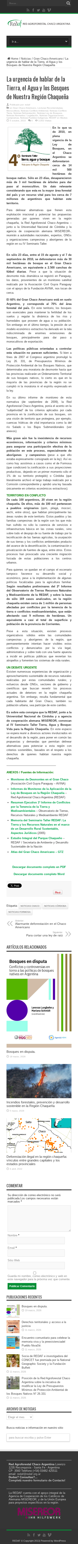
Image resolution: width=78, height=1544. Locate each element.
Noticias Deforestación (24, 113)
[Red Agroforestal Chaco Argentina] (39, 25)
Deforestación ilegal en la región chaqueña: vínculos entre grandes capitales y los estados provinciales (36, 1160)
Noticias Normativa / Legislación (22, 115)
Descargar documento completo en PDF (39, 867)
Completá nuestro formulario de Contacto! (37, 1480)
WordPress (60, 1540)
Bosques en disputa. (20, 1051)
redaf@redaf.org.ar (29, 1474)
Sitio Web (14, 1260)
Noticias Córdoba (55, 906)
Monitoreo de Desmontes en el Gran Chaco (39, 779)
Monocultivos (13, 111)
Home (14, 58)
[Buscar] (68, 3)
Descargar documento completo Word (39, 874)
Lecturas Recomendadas (50, 108)
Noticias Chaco (30, 906)
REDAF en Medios (58, 118)
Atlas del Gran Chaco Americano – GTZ (37, 852)
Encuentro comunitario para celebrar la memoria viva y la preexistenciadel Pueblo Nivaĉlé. (46, 1341)
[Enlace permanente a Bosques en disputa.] (39, 1046)
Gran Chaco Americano (48, 58)
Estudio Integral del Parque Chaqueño (36, 838)
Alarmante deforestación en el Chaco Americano (40, 924)
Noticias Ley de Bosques (49, 113)
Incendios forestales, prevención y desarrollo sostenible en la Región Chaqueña (38, 1104)
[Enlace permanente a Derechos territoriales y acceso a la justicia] (13, 1332)
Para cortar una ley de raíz (44, 934)
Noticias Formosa (19, 912)
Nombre (12, 1235)
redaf (27, 104)
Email (11, 1247)
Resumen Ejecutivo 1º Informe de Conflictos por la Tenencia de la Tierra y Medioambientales (40, 806)
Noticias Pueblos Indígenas (34, 118)
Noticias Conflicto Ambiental (34, 111)
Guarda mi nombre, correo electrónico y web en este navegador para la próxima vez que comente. (39, 1277)
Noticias (26, 58)
